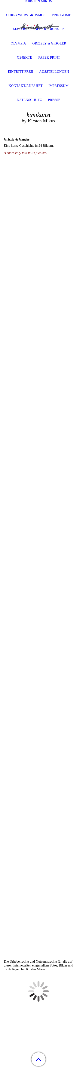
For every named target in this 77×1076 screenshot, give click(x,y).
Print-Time (61, 15)
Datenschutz (29, 100)
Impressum (58, 85)
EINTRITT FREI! (20, 71)
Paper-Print (49, 57)
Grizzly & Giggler (49, 43)
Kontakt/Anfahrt (26, 85)
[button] (38, 1059)
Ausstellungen (54, 71)
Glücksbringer (49, 29)
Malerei (20, 29)
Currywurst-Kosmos (26, 15)
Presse (54, 100)
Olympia (18, 43)
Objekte (24, 57)
